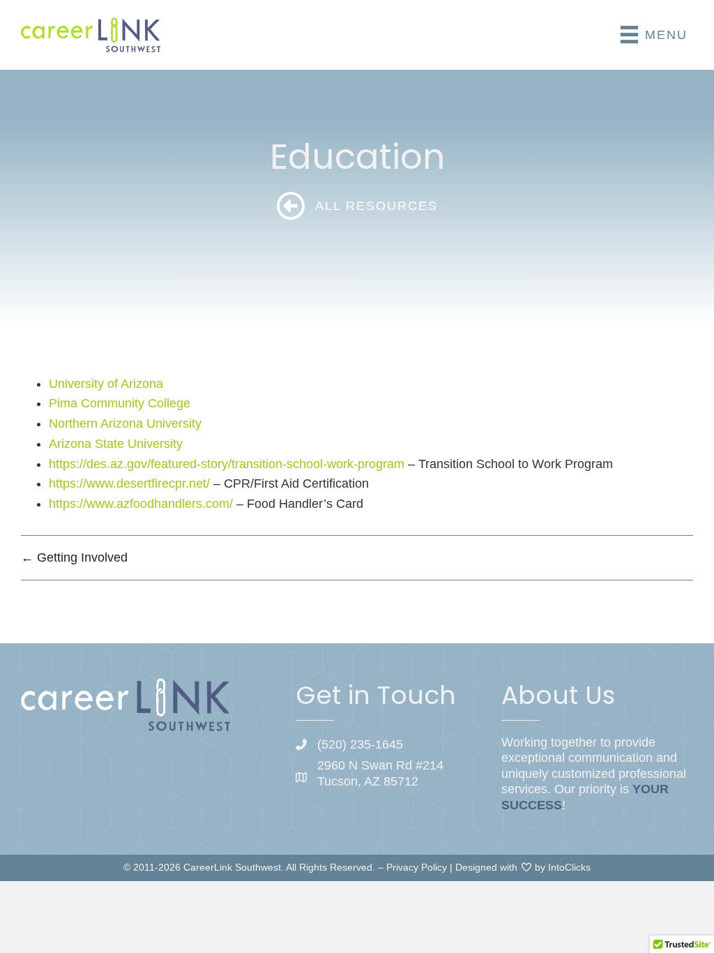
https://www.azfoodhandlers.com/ (141, 504)
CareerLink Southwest (232, 867)
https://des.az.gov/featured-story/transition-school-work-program (226, 464)
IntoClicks (569, 867)
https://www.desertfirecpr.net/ (129, 483)
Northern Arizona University (125, 423)
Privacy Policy (416, 867)
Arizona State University (116, 444)
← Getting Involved (74, 557)
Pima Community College (119, 403)
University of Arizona (106, 384)
